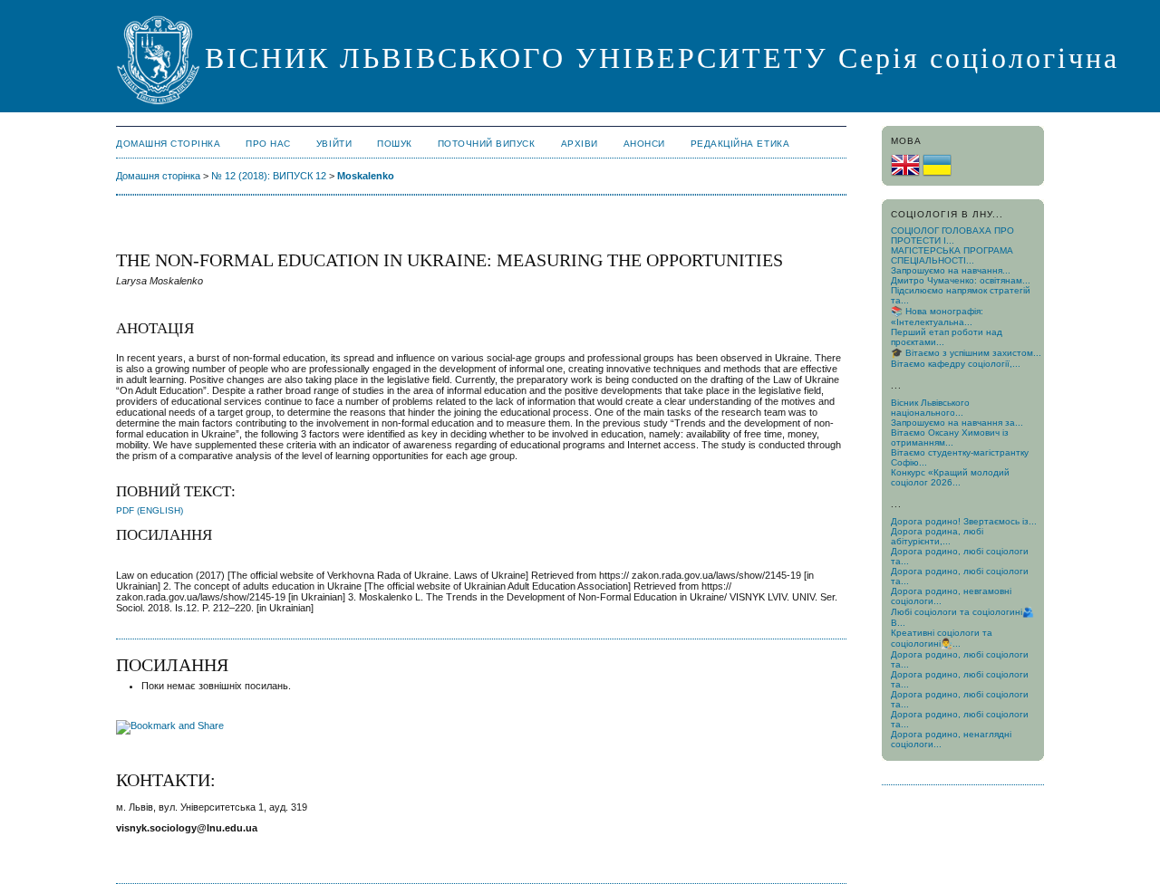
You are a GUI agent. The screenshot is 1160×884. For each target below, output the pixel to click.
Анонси (644, 144)
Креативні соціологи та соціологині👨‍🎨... (941, 638)
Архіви (579, 144)
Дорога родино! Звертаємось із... (964, 521)
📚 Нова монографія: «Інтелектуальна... (937, 316)
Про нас (268, 144)
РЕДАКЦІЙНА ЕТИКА (740, 144)
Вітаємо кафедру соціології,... (955, 364)
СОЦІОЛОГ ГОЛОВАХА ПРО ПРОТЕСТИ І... (952, 235)
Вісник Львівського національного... (930, 408)
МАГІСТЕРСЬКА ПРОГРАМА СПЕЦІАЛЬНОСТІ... (952, 255)
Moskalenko (365, 175)
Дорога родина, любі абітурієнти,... (937, 536)
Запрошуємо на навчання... (950, 270)
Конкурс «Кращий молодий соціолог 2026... (950, 477)
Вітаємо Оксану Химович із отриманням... (950, 437)
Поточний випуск (487, 144)
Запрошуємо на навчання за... (957, 423)
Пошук (394, 144)
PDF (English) (149, 510)
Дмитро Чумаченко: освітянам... (960, 280)
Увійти (334, 144)
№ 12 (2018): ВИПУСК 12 (268, 175)
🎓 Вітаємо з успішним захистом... (966, 353)
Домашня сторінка (168, 144)
